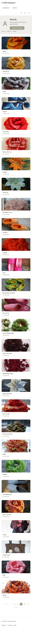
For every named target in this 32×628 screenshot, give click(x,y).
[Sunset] (16, 43)
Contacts (10, 625)
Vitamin (5, 252)
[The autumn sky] (16, 486)
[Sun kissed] (16, 63)
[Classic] (16, 526)
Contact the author (17, 28)
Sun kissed (6, 71)
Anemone (5, 192)
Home (3, 31)
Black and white (7, 393)
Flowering (6, 132)
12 (16, 607)
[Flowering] (16, 123)
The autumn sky (7, 494)
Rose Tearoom (7, 514)
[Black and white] (16, 385)
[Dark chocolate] (16, 345)
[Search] (21, 13)
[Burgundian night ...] (16, 365)
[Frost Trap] (16, 305)
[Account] (25, 13)
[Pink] (16, 567)
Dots (4, 273)
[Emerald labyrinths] (16, 325)
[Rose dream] (16, 405)
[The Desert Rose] (16, 426)
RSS (15, 625)
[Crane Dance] (16, 546)
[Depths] (16, 103)
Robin (4, 454)
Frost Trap (6, 313)
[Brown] (16, 587)
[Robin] (16, 446)
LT (28, 13)
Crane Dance (6, 555)
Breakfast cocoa (7, 212)
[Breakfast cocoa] (16, 204)
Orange (5, 172)
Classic (5, 535)
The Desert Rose (8, 434)
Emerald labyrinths (8, 333)
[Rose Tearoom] (16, 506)
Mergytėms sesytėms (9, 293)
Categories (6, 8)
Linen (4, 91)
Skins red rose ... (8, 152)
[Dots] (16, 264)
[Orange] (16, 164)
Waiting (5, 474)
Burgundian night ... (8, 373)
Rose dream (6, 414)
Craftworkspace (9, 2)
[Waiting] (16, 466)
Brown (5, 595)
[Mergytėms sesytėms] (16, 284)
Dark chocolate (7, 353)
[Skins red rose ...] (16, 143)
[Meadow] (16, 224)
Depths (5, 111)
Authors (15, 8)
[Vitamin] (16, 244)
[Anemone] (16, 184)
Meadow (5, 232)
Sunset (5, 51)
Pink (4, 575)
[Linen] (16, 83)
